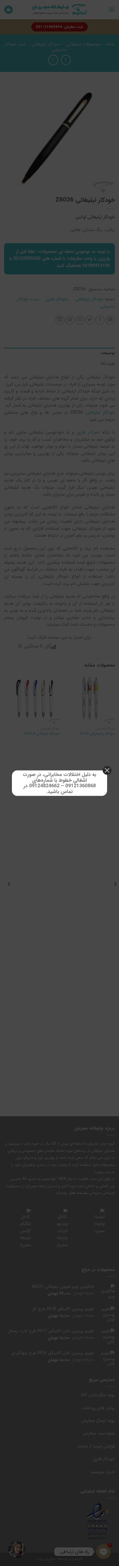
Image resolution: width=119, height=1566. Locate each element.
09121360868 (80, 786)
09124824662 (44, 786)
